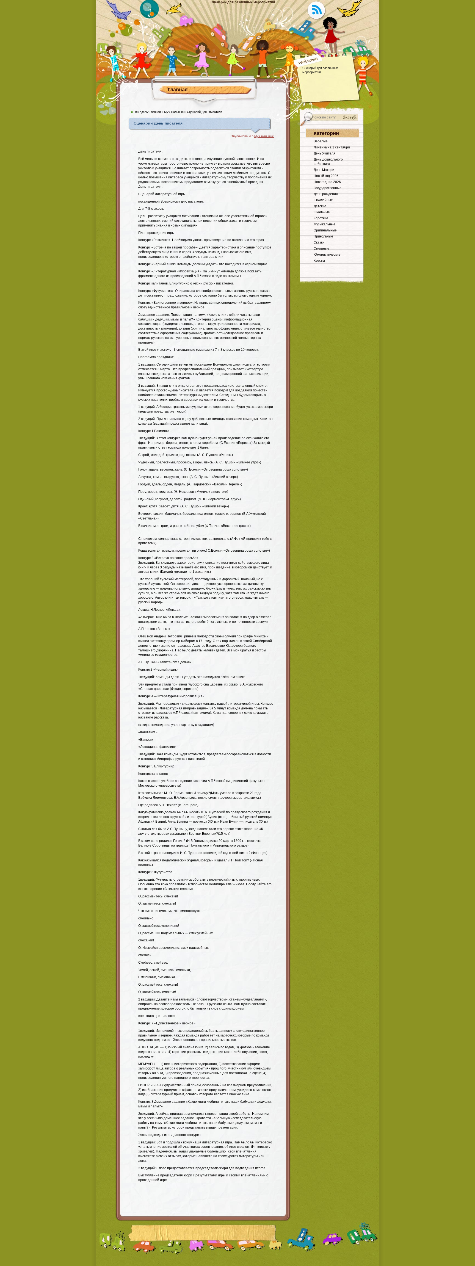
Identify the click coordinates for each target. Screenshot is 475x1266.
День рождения (326, 194)
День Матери (324, 170)
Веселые (321, 141)
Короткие (321, 218)
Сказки (319, 242)
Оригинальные (325, 230)
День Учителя (324, 153)
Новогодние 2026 (327, 182)
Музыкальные (174, 112)
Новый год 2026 (326, 176)
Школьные (322, 212)
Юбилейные (323, 200)
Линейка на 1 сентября (332, 147)
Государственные (327, 188)
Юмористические (327, 254)
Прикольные (323, 236)
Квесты (319, 260)
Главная (178, 89)
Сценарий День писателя (158, 123)
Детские (320, 206)
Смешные (321, 248)
